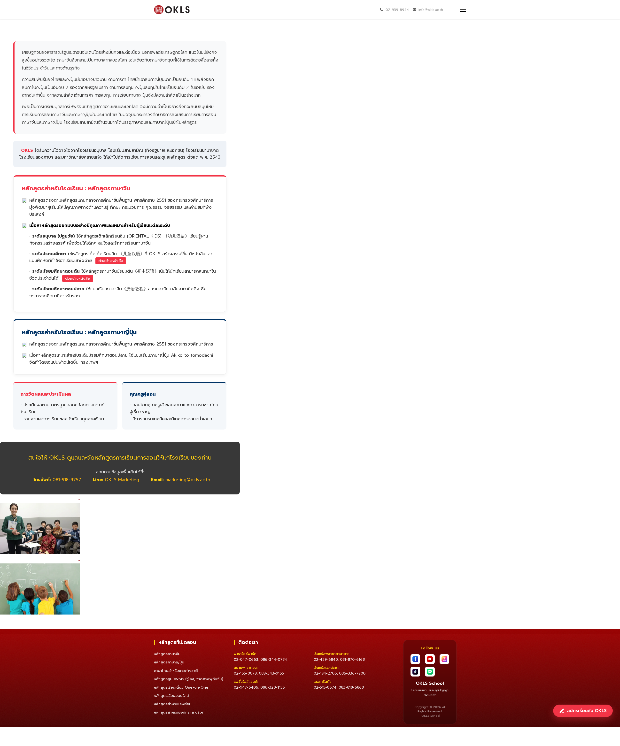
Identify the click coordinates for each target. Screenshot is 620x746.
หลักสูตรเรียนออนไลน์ (171, 695)
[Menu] (463, 10)
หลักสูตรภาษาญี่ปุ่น (169, 662)
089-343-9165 (271, 673)
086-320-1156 (272, 687)
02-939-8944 (397, 9)
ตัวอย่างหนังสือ (110, 260)
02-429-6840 (326, 659)
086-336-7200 (352, 673)
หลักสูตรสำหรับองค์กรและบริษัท (179, 712)
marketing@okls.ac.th (187, 479)
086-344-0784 (273, 659)
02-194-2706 (325, 673)
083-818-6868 (351, 687)
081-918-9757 (67, 479)
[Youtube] (430, 659)
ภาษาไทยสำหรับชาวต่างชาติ (176, 670)
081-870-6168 (352, 659)
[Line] (430, 672)
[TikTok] (415, 672)
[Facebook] (415, 659)
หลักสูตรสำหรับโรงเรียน (173, 704)
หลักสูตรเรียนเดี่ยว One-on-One (181, 687)
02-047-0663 (246, 659)
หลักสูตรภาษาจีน (167, 654)
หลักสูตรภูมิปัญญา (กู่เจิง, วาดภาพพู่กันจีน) (188, 679)
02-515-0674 (325, 687)
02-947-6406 (246, 687)
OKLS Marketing (122, 479)
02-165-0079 (245, 673)
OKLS (27, 150)
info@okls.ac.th (430, 9)
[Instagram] (444, 659)
